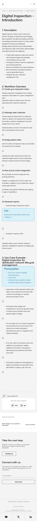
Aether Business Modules (16, 11)
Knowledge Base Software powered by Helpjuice (18, 511)
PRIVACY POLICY (18, 510)
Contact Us (9, 454)
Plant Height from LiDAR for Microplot (11, 424)
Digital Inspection (30, 11)
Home (4, 11)
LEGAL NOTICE (18, 506)
